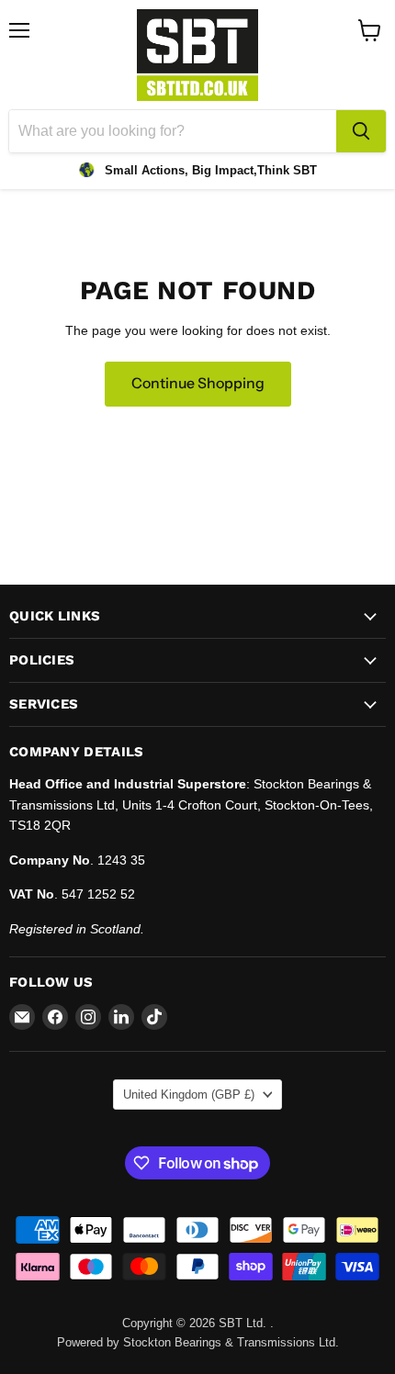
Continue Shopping (198, 383)
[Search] (361, 131)
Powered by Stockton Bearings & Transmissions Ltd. (198, 1342)
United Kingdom (188, 1094)
